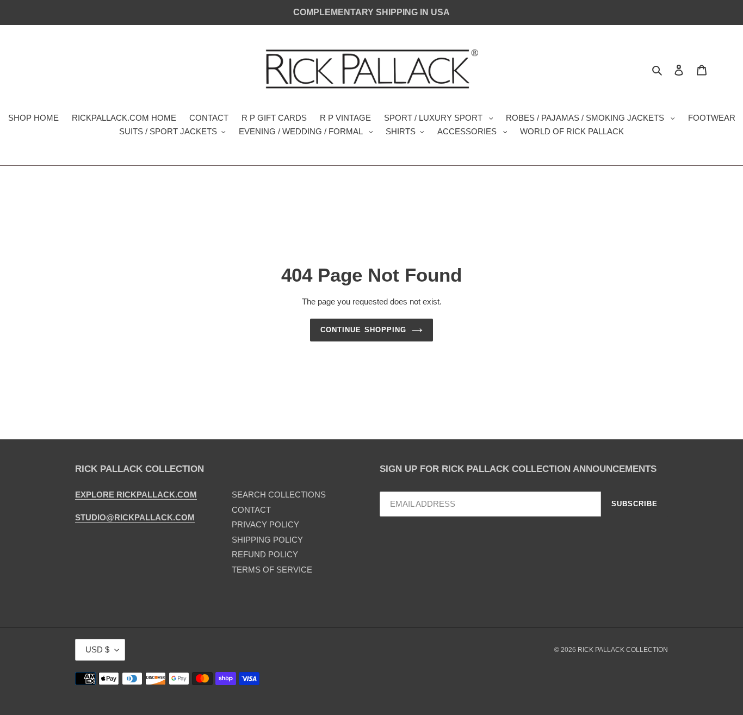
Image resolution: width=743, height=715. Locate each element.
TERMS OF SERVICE (272, 569)
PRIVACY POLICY (265, 524)
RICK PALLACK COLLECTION (623, 650)
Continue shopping (363, 330)
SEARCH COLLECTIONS (279, 494)
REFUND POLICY (265, 554)
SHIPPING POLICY (267, 539)
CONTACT (251, 509)
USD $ (97, 649)
